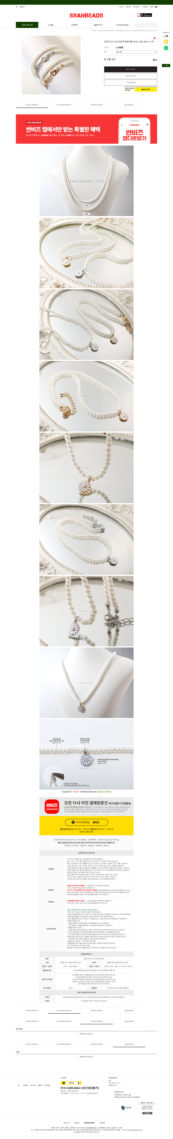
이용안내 (76, 1123)
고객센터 (144, 7)
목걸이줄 (111, 31)
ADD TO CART (131, 76)
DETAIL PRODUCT (32, 105)
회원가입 (128, 7)
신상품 (50, 25)
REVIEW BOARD (97, 105)
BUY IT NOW (130, 69)
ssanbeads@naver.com (134, 1130)
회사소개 (66, 1123)
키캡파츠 (74, 25)
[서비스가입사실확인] (133, 1097)
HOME (94, 31)
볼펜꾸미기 (98, 25)
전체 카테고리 (27, 25)
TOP (166, 65)
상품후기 (40, 1085)
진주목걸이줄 (119, 31)
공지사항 (33, 1085)
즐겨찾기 (22, 7)
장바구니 (166, 36)
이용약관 (102, 1123)
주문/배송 (47, 1085)
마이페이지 (166, 33)
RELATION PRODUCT (64, 105)
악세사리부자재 (122, 25)
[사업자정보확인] (91, 1128)
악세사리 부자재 (102, 31)
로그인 (121, 7)
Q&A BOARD (129, 105)
